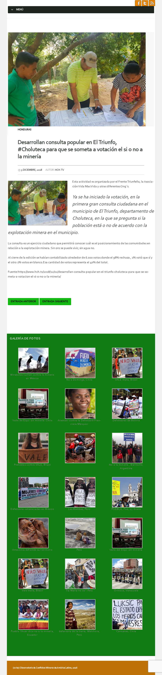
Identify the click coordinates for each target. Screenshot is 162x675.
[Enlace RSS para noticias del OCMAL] (152, 3)
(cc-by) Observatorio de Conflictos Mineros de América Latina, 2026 (45, 668)
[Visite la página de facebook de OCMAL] (138, 3)
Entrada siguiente (55, 301)
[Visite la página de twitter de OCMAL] (145, 3)
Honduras (24, 129)
